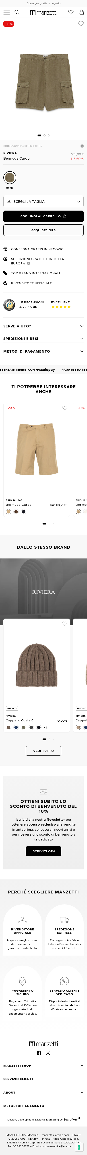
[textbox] (43, 201)
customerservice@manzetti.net (59, 1146)
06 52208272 (21, 1146)
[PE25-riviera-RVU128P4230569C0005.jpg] (43, 79)
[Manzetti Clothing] (43, 12)
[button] (39, 135)
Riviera (10, 153)
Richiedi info (82, 146)
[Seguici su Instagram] (48, 1053)
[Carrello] (82, 12)
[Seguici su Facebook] (39, 1053)
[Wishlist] (71, 12)
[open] (8, 12)
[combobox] (43, 201)
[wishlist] (81, 24)
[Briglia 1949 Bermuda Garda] (37, 449)
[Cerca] (19, 12)
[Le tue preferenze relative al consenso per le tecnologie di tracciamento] (79, 1147)
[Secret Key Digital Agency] (72, 1119)
